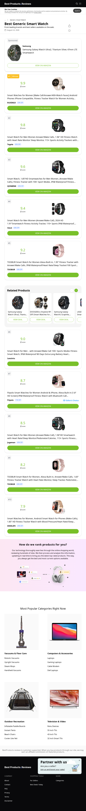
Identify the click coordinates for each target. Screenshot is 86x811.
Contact (7, 784)
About (6, 780)
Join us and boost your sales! (53, 769)
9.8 (22, 125)
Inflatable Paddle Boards (14, 726)
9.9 (22, 83)
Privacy (7, 793)
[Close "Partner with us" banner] (79, 760)
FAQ (6, 789)
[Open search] (77, 3)
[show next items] (76, 290)
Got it (77, 10)
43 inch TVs (52, 734)
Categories (60, 780)
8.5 (22, 423)
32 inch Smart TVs (55, 738)
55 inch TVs (52, 730)
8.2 (22, 465)
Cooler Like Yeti (10, 738)
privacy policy (37, 12)
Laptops (50, 658)
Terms (6, 797)
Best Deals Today (36, 784)
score (23, 86)
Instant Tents (10, 730)
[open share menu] (69, 25)
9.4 (22, 208)
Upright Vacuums (11, 662)
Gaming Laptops (54, 662)
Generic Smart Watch (18, 20)
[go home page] (17, 3)
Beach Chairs (9, 734)
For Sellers (34, 780)
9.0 (22, 339)
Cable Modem (53, 666)
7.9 (22, 506)
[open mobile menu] (80, 3)
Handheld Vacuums (12, 670)
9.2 (22, 250)
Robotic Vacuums (11, 658)
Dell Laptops (52, 670)
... (5, 20)
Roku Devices (53, 726)
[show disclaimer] (69, 30)
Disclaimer (8, 801)
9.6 (22, 167)
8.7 (22, 381)
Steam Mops (9, 666)
